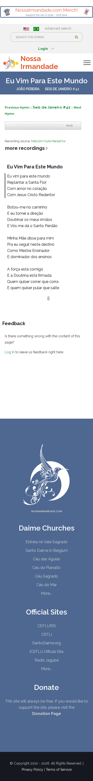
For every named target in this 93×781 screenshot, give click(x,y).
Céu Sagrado (46, 576)
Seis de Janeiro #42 (51, 107)
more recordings (25, 148)
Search (76, 37)
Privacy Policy (32, 769)
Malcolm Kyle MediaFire (48, 141)
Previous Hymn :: (19, 107)
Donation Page (46, 713)
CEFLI (46, 634)
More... (46, 593)
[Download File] (76, 125)
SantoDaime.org (46, 643)
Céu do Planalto (46, 567)
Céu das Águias (46, 559)
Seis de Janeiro (58, 89)
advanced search (58, 28)
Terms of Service (59, 769)
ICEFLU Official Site (46, 651)
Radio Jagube (47, 660)
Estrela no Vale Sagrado (46, 542)
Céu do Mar (46, 585)
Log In (10, 352)
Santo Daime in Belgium (47, 550)
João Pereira (27, 89)
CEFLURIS (46, 626)
